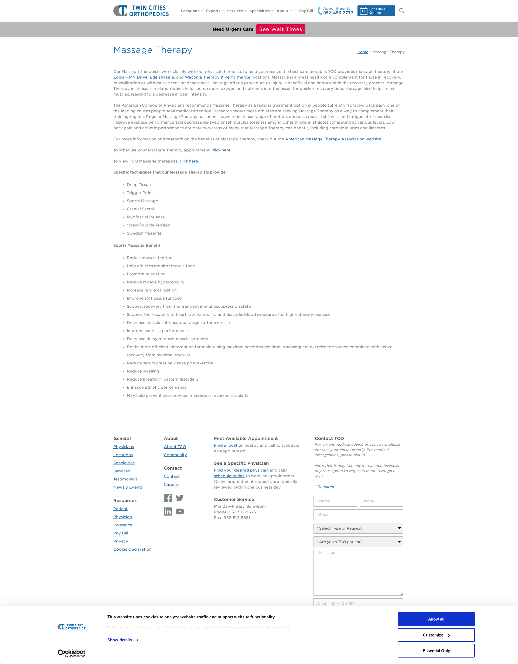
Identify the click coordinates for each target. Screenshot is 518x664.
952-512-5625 (242, 512)
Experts (213, 11)
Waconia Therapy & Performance (217, 77)
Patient (120, 509)
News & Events (128, 487)
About (282, 11)
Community (175, 455)
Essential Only (436, 650)
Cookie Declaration (132, 549)
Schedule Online (377, 10)
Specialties (260, 11)
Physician (122, 517)
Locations (190, 11)
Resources (125, 500)
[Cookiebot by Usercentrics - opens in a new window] (71, 653)
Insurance (122, 525)
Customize (433, 635)
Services (235, 11)
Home (362, 52)
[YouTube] (178, 511)
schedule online (229, 476)
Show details (119, 640)
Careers (171, 484)
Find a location (229, 445)
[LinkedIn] (168, 511)
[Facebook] (168, 498)
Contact (173, 468)
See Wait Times (280, 29)
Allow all (436, 619)
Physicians (123, 447)
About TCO (175, 447)
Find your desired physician (241, 470)
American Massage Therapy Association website (333, 139)
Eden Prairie (162, 77)
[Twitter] (178, 498)
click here (221, 150)
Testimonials (125, 479)
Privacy (120, 541)
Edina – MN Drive (130, 77)
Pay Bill (306, 11)
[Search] (399, 10)
